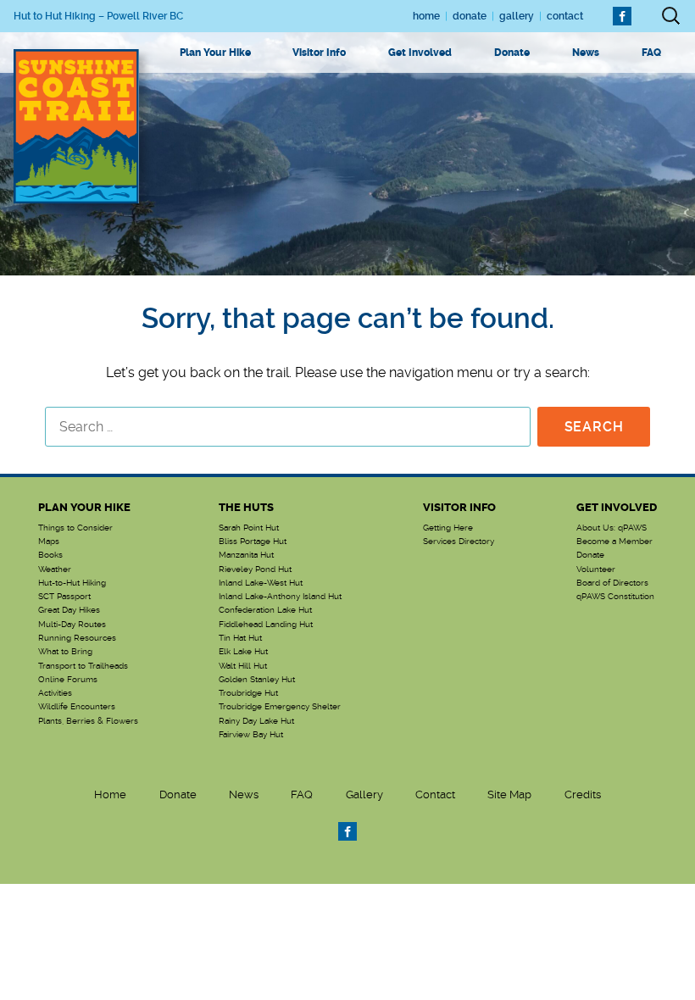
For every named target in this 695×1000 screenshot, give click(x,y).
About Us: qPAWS (611, 528)
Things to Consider (75, 528)
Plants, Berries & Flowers (88, 721)
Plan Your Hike (215, 52)
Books (50, 555)
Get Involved (420, 52)
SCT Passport (64, 597)
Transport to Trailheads (83, 666)
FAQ (651, 52)
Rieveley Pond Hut (255, 569)
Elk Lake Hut (243, 652)
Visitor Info (319, 52)
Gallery (516, 16)
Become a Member (614, 541)
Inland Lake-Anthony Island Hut (280, 597)
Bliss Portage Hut (252, 541)
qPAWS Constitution (615, 597)
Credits (582, 794)
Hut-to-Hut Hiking (72, 583)
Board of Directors (612, 583)
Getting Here (448, 528)
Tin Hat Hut (240, 638)
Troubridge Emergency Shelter (280, 707)
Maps (48, 541)
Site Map (509, 794)
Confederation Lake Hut (265, 610)
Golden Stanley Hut (257, 680)
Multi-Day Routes (72, 624)
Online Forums (67, 680)
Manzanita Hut (246, 555)
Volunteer (595, 569)
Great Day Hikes (69, 610)
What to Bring (65, 652)
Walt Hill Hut (243, 666)
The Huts (246, 507)
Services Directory (458, 541)
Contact (565, 16)
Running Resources (77, 638)
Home (426, 16)
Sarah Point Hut (249, 528)
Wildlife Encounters (76, 707)
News (585, 52)
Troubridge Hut (248, 693)
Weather (54, 569)
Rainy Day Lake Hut (256, 721)
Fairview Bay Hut (251, 735)
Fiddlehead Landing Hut (266, 624)
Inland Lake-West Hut (261, 583)
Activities (55, 693)
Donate (469, 16)
